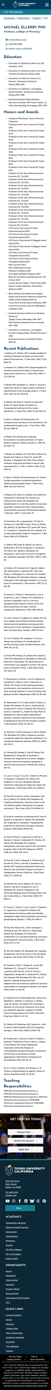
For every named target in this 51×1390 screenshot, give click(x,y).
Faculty (36, 18)
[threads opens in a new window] (38, 1201)
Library (9, 1319)
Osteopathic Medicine (16, 1223)
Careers (9, 1351)
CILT (8, 1302)
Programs (9, 18)
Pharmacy (24, 18)
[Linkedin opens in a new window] (26, 1201)
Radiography (12, 1236)
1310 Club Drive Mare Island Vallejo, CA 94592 (13, 1184)
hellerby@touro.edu (18, 39)
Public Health (12, 1258)
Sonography (11, 1232)
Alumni (9, 1271)
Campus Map (12, 1328)
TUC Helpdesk (12, 1346)
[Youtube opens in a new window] (7, 1201)
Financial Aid (12, 1280)
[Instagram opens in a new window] (14, 1201)
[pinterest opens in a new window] (44, 1201)
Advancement (12, 1293)
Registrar (10, 1284)
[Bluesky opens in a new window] (32, 1201)
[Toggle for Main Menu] (47, 4)
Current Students (13, 1315)
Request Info (23, 1132)
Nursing (9, 1245)
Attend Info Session (21, 1141)
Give (18, 1208)
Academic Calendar (15, 1337)
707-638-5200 (11, 1192)
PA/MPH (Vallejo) (14, 1249)
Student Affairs (13, 1289)
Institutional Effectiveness (18, 1298)
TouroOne (10, 1342)
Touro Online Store (14, 1333)
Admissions (11, 1276)
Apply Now (24, 1149)
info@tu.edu (11, 1195)
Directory (10, 1324)
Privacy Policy (15, 1356)
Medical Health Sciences (17, 1227)
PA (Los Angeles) (13, 1254)
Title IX (31, 1356)
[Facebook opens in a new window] (20, 1201)
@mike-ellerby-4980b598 (20, 48)
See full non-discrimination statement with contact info (25, 1386)
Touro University (34, 1359)
